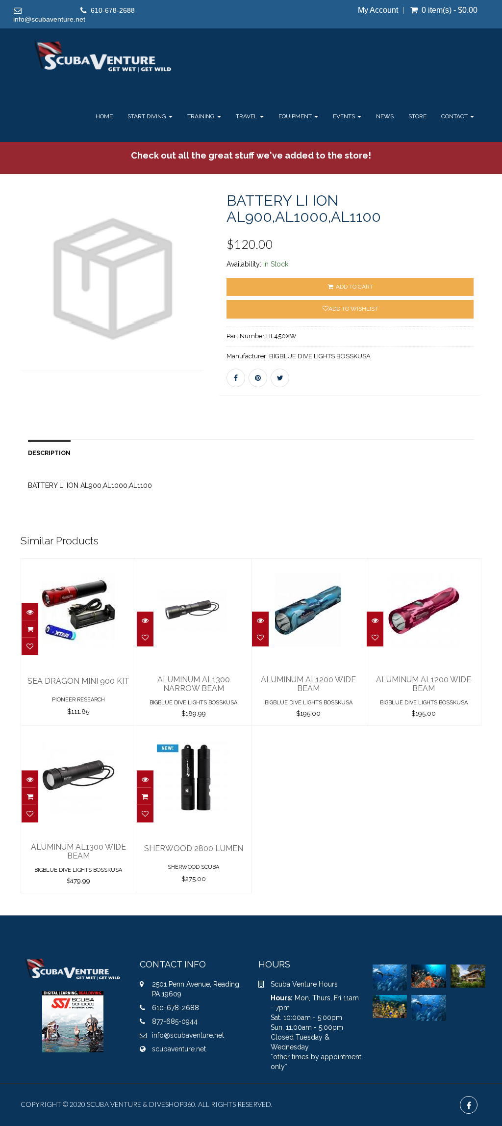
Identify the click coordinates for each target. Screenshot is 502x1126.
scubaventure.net (179, 1049)
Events (344, 116)
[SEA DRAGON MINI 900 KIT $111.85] (78, 565)
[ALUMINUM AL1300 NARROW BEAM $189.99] (194, 565)
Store (417, 116)
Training (201, 116)
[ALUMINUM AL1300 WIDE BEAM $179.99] (78, 733)
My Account (378, 10)
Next (229, 293)
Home (104, 116)
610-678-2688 (113, 10)
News (385, 116)
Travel (247, 116)
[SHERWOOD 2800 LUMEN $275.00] (194, 733)
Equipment (295, 116)
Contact (455, 116)
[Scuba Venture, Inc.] (103, 56)
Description (49, 452)
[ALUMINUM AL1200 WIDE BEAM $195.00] (309, 565)
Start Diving (147, 116)
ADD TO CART (353, 286)
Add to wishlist (353, 308)
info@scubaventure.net (49, 19)
